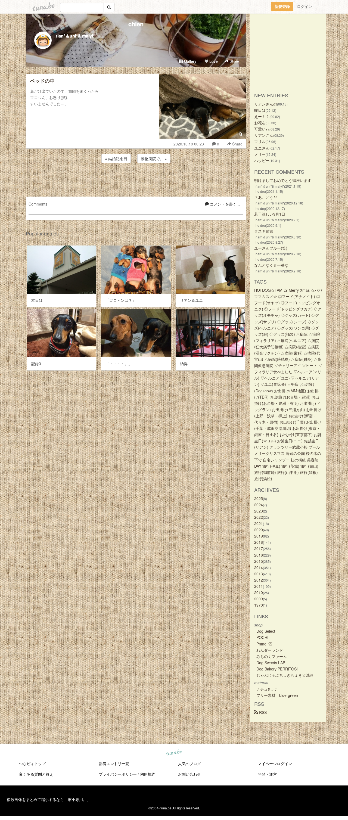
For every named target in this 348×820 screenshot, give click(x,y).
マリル (260, 141)
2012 (258, 580)
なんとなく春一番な (271, 265)
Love (213, 61)
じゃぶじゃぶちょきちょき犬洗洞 (284, 675)
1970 (258, 605)
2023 (258, 511)
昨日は (260, 110)
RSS (262, 712)
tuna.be (173, 753)
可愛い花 (261, 129)
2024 (258, 504)
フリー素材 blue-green (277, 695)
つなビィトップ (32, 763)
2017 (258, 548)
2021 (258, 523)
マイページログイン (275, 763)
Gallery (189, 61)
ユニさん (261, 148)
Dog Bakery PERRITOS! (277, 669)
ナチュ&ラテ (267, 689)
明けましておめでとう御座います (282, 180)
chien (136, 24)
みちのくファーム (271, 656)
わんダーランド (269, 650)
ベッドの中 (42, 80)
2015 (258, 561)
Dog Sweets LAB (270, 662)
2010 (258, 592)
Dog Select (265, 631)
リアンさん (263, 135)
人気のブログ (189, 763)
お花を (260, 122)
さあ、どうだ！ (267, 197)
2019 (258, 536)
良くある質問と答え (36, 774)
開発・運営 (267, 774)
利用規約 (147, 774)
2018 (258, 542)
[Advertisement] (136, 179)
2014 (258, 567)
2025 (258, 498)
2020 (258, 529)
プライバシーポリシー (118, 774)
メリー (260, 154)
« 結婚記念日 (116, 158)
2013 (258, 573)
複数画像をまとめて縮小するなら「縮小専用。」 (49, 799)
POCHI (262, 637)
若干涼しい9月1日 (269, 214)
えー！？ (261, 116)
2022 (258, 517)
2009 (258, 598)
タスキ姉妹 (263, 231)
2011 (258, 586)
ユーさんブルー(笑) (270, 248)
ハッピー (261, 160)
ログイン (304, 6)
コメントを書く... (224, 204)
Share (234, 61)
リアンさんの (265, 104)
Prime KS (264, 644)
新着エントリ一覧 (114, 763)
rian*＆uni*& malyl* (75, 36)
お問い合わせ (189, 774)
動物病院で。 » (154, 158)
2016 (258, 555)
